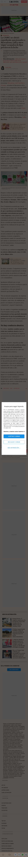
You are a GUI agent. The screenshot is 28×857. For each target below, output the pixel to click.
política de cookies (19, 426)
